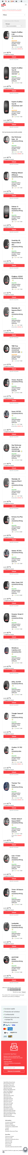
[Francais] (11, 1)
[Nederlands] (13, 1)
